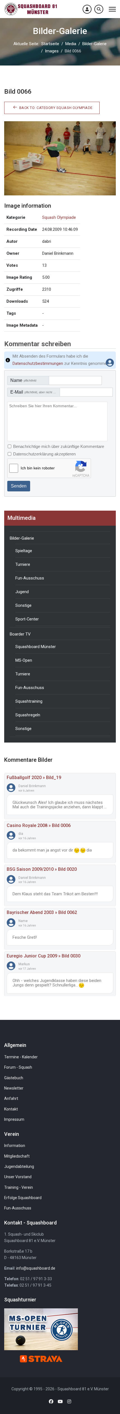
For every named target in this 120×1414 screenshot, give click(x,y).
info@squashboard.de (35, 1268)
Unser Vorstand (18, 1177)
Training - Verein (18, 1187)
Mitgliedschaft (17, 1156)
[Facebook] (51, 1401)
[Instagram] (69, 1401)
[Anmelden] (87, 9)
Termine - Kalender (21, 1057)
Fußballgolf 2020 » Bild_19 (34, 777)
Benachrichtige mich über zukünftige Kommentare (58, 446)
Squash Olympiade (59, 217)
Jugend (22, 591)
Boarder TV (20, 634)
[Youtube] (60, 1401)
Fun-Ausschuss (29, 578)
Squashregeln (27, 714)
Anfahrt (11, 1098)
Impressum (14, 1119)
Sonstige (23, 605)
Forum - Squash (18, 1067)
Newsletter (13, 1088)
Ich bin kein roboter (38, 468)
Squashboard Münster (35, 646)
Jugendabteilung (19, 1166)
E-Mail (35, 392)
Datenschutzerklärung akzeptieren (44, 454)
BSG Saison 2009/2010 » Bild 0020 (42, 869)
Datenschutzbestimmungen (38, 363)
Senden (19, 486)
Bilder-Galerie (22, 538)
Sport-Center (27, 619)
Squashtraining (28, 701)
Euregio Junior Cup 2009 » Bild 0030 (43, 956)
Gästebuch (13, 1078)
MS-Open (23, 660)
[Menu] (112, 9)
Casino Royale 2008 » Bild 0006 (39, 825)
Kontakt (11, 1109)
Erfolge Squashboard (23, 1197)
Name (23, 380)
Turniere (22, 564)
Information (14, 1145)
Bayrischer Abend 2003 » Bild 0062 (42, 912)
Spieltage (23, 550)
